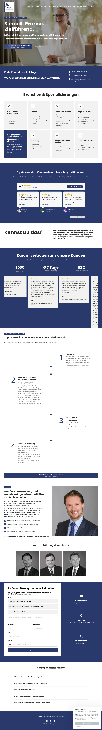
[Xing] (54, 721)
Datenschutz (78, 726)
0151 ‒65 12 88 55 (81, 643)
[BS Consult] (9, 7)
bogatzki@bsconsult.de (81, 603)
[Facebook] (51, 721)
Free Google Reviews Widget (78, 216)
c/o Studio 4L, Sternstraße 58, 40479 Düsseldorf (81, 623)
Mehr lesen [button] (22, 205)
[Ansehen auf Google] (18, 210)
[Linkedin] (47, 721)
